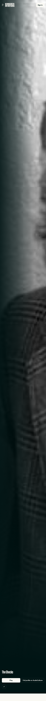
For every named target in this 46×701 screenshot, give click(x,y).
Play (11, 680)
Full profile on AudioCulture (33, 680)
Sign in (40, 5)
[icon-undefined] (4, 686)
